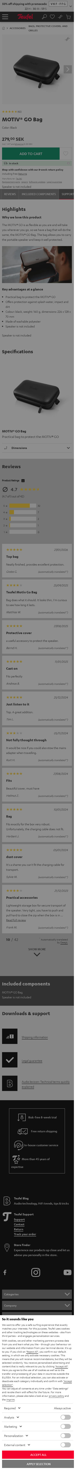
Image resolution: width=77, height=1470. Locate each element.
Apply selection (39, 1464)
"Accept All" (61, 1366)
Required (10, 1408)
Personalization (13, 1435)
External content (14, 1445)
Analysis (9, 1417)
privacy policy (56, 1395)
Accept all (38, 1455)
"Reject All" (32, 1351)
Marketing (10, 1426)
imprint (10, 1399)
